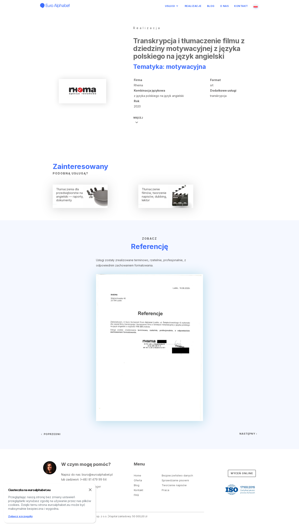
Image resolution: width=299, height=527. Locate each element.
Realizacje (193, 6)
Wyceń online (242, 473)
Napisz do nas (70, 474)
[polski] (256, 6)
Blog (211, 6)
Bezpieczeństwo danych (177, 475)
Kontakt (241, 6)
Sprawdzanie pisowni (175, 480)
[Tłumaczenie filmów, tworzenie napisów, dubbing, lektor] (165, 207)
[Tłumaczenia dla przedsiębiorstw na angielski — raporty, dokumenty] (80, 207)
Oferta (138, 480)
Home (137, 475)
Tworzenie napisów (174, 485)
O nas (224, 6)
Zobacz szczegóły (20, 516)
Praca (165, 490)
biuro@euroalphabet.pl (97, 474)
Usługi (170, 6)
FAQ (136, 495)
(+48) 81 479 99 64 (93, 479)
